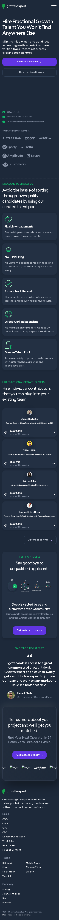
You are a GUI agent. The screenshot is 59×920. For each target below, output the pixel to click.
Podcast (6, 902)
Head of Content (11, 850)
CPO (4, 828)
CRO (4, 832)
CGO (5, 819)
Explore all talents (38, 539)
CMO (5, 823)
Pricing (6, 889)
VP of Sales (8, 841)
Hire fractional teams (31, 72)
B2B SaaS (7, 863)
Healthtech (8, 871)
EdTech (30, 871)
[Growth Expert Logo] (14, 6)
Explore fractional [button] (27, 61)
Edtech (6, 867)
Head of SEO (9, 845)
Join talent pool (11, 893)
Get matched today (28, 630)
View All (6, 876)
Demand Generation (13, 836)
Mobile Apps (32, 863)
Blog (4, 898)
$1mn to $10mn (34, 867)
